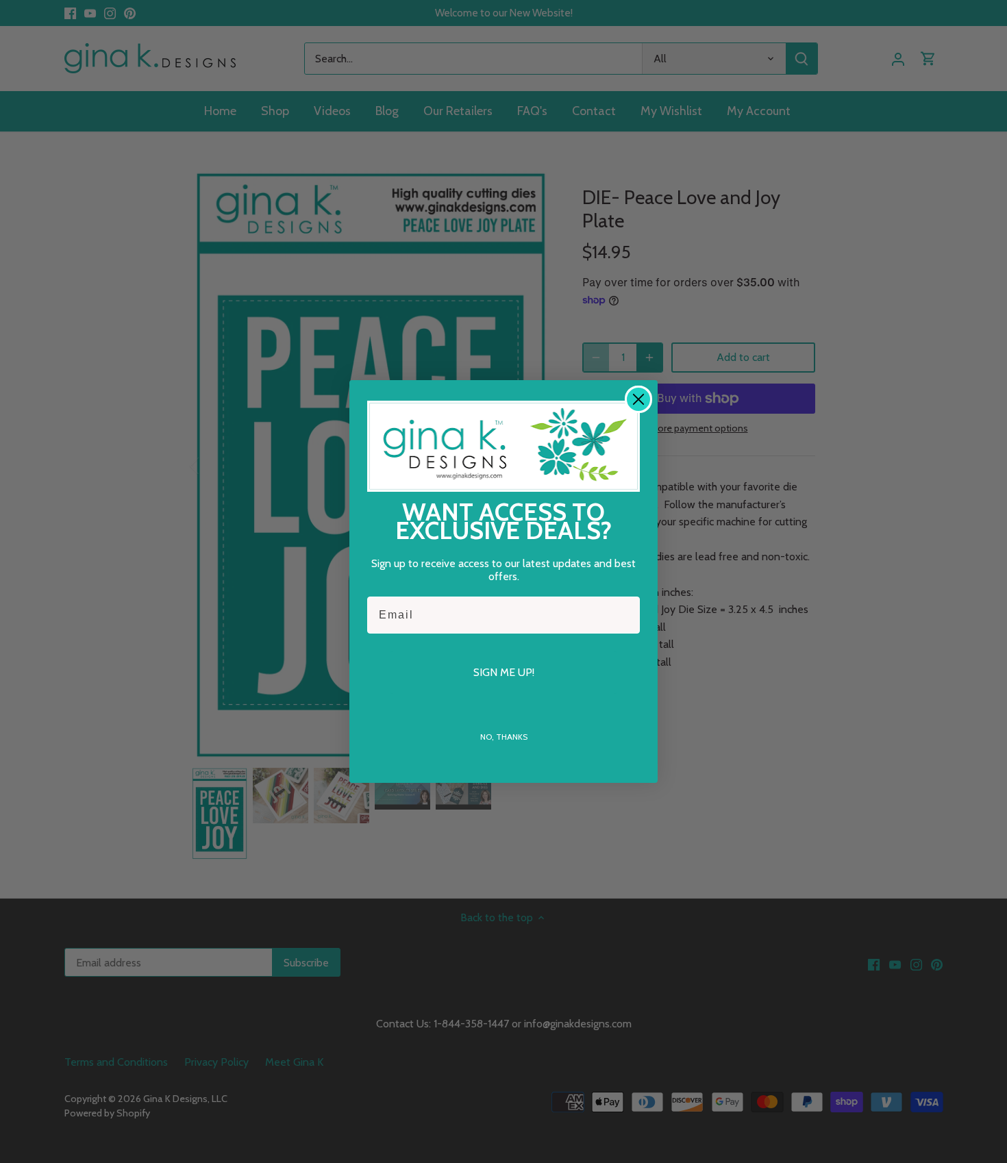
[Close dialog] (638, 399)
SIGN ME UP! (503, 672)
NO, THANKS (503, 736)
